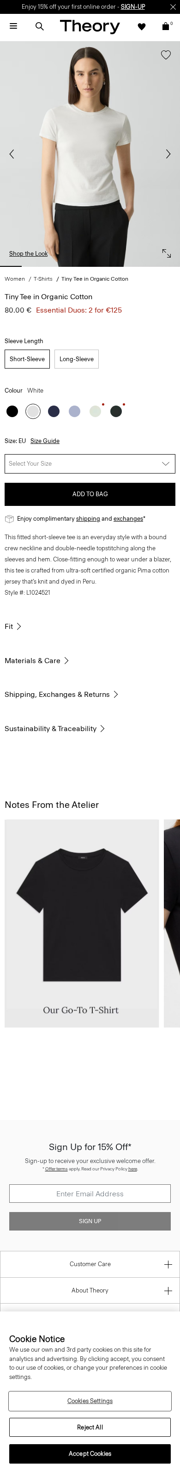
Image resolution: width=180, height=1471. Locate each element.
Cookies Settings (90, 1400)
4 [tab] (90, 266)
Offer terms (56, 1169)
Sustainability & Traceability (50, 728)
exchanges (128, 518)
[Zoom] (164, 251)
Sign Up (90, 1221)
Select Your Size (30, 463)
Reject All (89, 1427)
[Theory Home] (90, 26)
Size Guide (45, 440)
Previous (14, 154)
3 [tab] (63, 266)
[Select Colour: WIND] (74, 411)
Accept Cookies (90, 1453)
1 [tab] (11, 266)
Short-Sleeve (27, 359)
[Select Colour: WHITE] (33, 411)
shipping (88, 518)
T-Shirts (43, 279)
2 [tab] (37, 266)
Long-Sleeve (77, 359)
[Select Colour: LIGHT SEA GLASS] (95, 411)
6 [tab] (143, 266)
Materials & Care (32, 660)
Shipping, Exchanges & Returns (57, 694)
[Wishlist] (141, 26)
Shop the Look (28, 253)
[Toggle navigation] (13, 26)
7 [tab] (169, 266)
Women (15, 279)
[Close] (173, 7)
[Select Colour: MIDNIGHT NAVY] (53, 411)
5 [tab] (116, 266)
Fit (9, 626)
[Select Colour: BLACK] (12, 411)
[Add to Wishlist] (163, 59)
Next (166, 154)
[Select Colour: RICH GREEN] (116, 411)
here (132, 1169)
